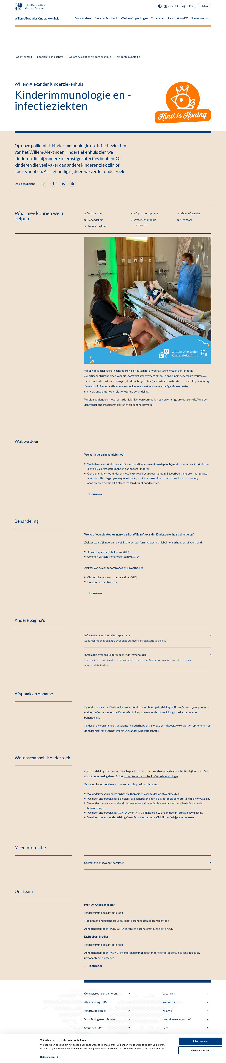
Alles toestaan (200, 1041)
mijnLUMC (187, 6)
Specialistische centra (50, 56)
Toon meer (95, 494)
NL (165, 6)
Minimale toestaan (200, 1050)
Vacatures (169, 993)
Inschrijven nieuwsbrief (177, 1019)
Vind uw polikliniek (95, 1010)
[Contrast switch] (160, 6)
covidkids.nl (195, 812)
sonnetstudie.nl (183, 798)
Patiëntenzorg (23, 56)
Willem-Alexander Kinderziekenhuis (37, 18)
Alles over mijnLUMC (96, 1002)
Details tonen (47, 1057)
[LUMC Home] (30, 7)
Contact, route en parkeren (100, 993)
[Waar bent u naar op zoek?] (177, 6)
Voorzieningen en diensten (100, 1019)
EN (171, 6)
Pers (165, 1028)
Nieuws (167, 1010)
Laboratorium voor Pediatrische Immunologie (151, 776)
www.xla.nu (203, 798)
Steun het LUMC (94, 1028)
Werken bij (169, 1002)
